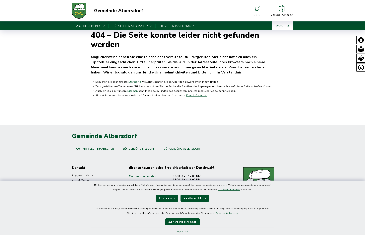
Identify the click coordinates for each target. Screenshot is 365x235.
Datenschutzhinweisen (229, 189)
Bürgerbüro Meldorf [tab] (139, 149)
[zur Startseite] (79, 10)
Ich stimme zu (167, 198)
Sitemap (132, 91)
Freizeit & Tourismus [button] (175, 26)
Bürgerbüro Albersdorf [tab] (182, 149)
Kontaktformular (196, 95)
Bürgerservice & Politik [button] (130, 26)
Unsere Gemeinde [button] (89, 26)
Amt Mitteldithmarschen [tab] (95, 149)
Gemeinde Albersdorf (118, 10)
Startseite (134, 81)
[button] (360, 40)
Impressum (182, 231)
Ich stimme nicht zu (195, 198)
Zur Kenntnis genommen (182, 221)
